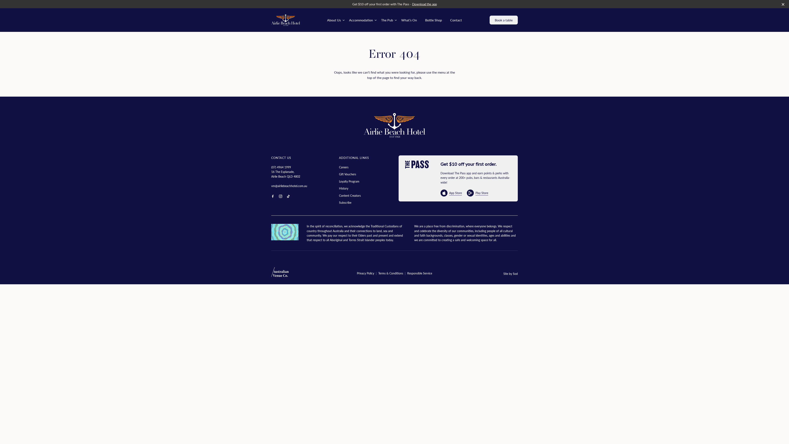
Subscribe (345, 202)
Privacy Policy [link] (365, 273)
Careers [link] (343, 167)
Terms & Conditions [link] (390, 273)
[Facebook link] (273, 196)
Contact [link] (456, 20)
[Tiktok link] (288, 196)
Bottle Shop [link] (433, 20)
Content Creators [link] (350, 195)
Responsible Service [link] (419, 273)
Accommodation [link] (361, 20)
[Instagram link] (280, 196)
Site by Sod (510, 274)
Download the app (424, 4)
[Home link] (285, 20)
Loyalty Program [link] (349, 181)
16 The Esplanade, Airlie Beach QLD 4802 (285, 174)
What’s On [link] (409, 20)
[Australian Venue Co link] (280, 273)
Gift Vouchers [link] (347, 174)
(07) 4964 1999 (281, 167)
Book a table (504, 20)
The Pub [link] (387, 20)
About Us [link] (334, 20)
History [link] (343, 188)
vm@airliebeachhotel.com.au (289, 186)
